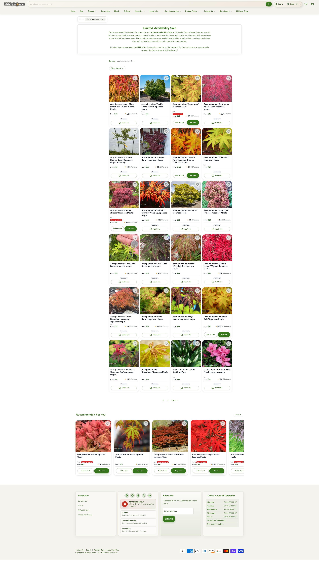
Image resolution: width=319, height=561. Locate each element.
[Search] (269, 4)
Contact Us (208, 11)
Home (73, 11)
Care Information (172, 11)
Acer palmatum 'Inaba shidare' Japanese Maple (121, 211)
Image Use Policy (85, 515)
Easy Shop (105, 11)
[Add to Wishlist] (135, 78)
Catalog (91, 11)
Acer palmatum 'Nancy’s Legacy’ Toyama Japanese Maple (216, 266)
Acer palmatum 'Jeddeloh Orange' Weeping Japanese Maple (154, 213)
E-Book (127, 11)
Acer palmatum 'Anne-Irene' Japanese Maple (186, 105)
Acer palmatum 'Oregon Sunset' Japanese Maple (206, 455)
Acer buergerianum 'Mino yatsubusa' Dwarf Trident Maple (122, 107)
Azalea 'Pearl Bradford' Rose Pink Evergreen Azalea (217, 371)
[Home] (80, 19)
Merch (116, 11)
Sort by (112, 61)
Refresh (238, 415)
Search (80, 505)
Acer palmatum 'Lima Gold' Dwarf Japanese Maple (123, 265)
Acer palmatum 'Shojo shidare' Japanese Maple (184, 318)
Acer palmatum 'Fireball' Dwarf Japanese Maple (152, 158)
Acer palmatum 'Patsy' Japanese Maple (129, 455)
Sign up (169, 518)
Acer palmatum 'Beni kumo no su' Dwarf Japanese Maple (216, 107)
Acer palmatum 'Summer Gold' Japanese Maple (215, 318)
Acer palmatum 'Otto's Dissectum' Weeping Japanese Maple (120, 319)
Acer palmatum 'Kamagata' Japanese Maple (185, 211)
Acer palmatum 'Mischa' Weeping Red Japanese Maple (184, 266)
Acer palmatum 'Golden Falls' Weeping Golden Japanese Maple (184, 160)
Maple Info (153, 11)
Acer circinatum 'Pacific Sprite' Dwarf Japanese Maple (152, 107)
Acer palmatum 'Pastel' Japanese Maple (91, 455)
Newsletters (224, 11)
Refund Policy (191, 11)
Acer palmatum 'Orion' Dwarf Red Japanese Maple (169, 455)
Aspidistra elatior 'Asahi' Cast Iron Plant (184, 371)
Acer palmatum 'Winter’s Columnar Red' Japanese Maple (122, 372)
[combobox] (147, 4)
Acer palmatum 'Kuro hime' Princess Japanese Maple (216, 211)
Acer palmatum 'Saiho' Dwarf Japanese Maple (152, 318)
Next (174, 400)
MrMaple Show (242, 11)
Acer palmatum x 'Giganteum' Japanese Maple (154, 371)
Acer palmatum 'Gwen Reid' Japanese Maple (217, 158)
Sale (81, 11)
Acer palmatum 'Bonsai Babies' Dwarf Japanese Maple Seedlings (121, 160)
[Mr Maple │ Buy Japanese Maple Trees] (16, 4)
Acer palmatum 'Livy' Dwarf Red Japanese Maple (154, 265)
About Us (139, 11)
